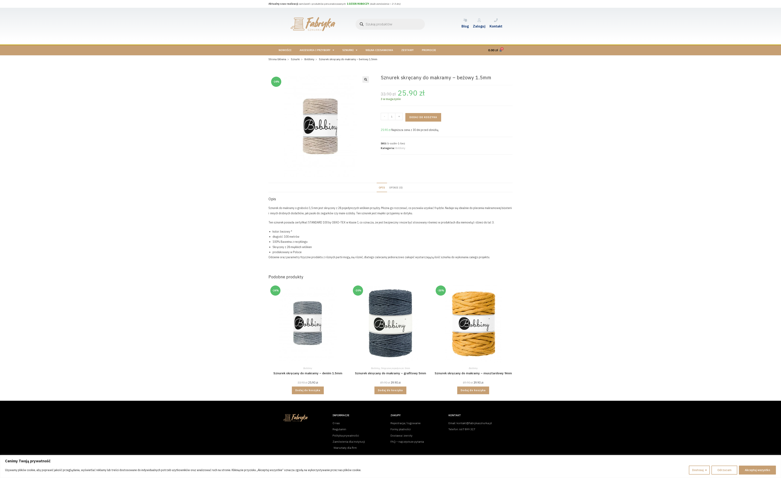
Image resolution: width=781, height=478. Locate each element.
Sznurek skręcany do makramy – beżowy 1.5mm (348, 59)
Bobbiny (400, 148)
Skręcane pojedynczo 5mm (395, 368)
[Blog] (465, 20)
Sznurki (348, 50)
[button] (365, 79)
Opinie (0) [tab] (395, 187)
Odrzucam (724, 470)
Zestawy (407, 50)
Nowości (285, 50)
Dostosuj (698, 470)
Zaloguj (479, 26)
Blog (465, 26)
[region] (390, 466)
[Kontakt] (496, 20)
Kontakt (496, 26)
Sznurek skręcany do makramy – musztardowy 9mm (473, 373)
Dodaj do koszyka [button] (307, 390)
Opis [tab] (382, 187)
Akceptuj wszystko (757, 470)
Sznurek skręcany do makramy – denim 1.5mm (307, 373)
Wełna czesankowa (379, 50)
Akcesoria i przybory (315, 50)
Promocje (429, 50)
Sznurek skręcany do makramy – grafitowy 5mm (390, 373)
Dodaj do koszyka (423, 117)
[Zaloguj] (479, 20)
